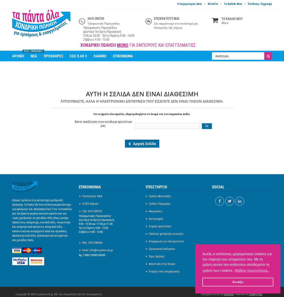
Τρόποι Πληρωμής (160, 203)
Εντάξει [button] (238, 282)
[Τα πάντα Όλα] (42, 26)
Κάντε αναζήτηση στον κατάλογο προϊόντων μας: (103, 123)
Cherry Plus (255, 294)
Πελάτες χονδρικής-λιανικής (166, 233)
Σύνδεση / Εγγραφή (260, 4)
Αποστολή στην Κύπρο (162, 264)
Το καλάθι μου (233, 4)
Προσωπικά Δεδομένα (162, 249)
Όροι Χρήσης (157, 256)
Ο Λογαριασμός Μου (189, 4)
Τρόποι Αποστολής (160, 196)
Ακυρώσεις (155, 211)
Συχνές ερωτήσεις (160, 226)
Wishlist (213, 4)
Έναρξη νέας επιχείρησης (164, 271)
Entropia (229, 294)
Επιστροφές (156, 218)
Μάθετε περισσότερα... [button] (252, 270)
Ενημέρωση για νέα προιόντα (166, 241)
